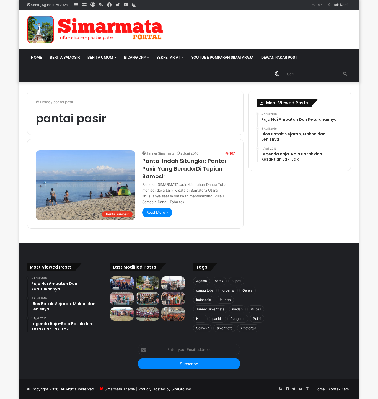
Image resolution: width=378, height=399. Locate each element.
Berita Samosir (65, 57)
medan (237, 309)
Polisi (257, 318)
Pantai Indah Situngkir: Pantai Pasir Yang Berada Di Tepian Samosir (184, 168)
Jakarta (225, 300)
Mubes (255, 309)
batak (219, 281)
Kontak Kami (337, 4)
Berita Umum (100, 57)
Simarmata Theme (119, 389)
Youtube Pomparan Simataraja (222, 57)
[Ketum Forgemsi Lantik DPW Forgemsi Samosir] (122, 298)
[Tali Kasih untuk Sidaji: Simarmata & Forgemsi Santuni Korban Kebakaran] (173, 298)
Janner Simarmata (160, 153)
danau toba (205, 290)
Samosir (202, 328)
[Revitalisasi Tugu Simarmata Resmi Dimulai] (147, 283)
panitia (217, 318)
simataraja (248, 328)
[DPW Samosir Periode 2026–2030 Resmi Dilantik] (122, 283)
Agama (201, 281)
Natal (200, 318)
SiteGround (181, 389)
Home (317, 4)
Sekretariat (168, 57)
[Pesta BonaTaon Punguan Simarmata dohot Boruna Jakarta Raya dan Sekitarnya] (173, 314)
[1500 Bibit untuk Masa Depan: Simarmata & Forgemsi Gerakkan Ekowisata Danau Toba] (122, 314)
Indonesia (203, 300)
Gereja (247, 290)
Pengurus (238, 318)
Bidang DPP (135, 57)
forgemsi (228, 290)
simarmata (224, 328)
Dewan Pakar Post (279, 57)
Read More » (157, 212)
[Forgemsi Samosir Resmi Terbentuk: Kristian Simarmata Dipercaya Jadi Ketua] (147, 298)
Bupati (236, 281)
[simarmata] (96, 29)
